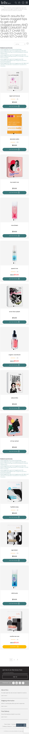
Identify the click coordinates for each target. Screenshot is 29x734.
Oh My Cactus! (14, 441)
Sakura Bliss (14, 398)
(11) (17, 271)
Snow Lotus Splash (14, 311)
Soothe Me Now (14, 636)
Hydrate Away (14, 507)
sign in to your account (23, 3)
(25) (17, 142)
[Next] (17, 659)
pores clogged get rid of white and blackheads (10, 49)
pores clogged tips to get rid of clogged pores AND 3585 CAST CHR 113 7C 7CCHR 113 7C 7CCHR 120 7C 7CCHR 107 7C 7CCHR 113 (14, 65)
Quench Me (14, 268)
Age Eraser (14, 550)
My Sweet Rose (14, 182)
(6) (17, 510)
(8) (17, 99)
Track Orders (7, 724)
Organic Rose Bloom (14, 354)
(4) (17, 639)
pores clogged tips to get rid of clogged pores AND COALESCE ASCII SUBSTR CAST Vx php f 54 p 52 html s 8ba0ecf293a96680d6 (13, 61)
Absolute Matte (14, 139)
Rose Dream (14, 225)
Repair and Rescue (14, 96)
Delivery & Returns (7, 726)
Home (2, 6)
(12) (17, 357)
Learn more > (4, 695)
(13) (17, 553)
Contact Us (14, 724)
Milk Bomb (14, 593)
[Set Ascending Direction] (27, 44)
